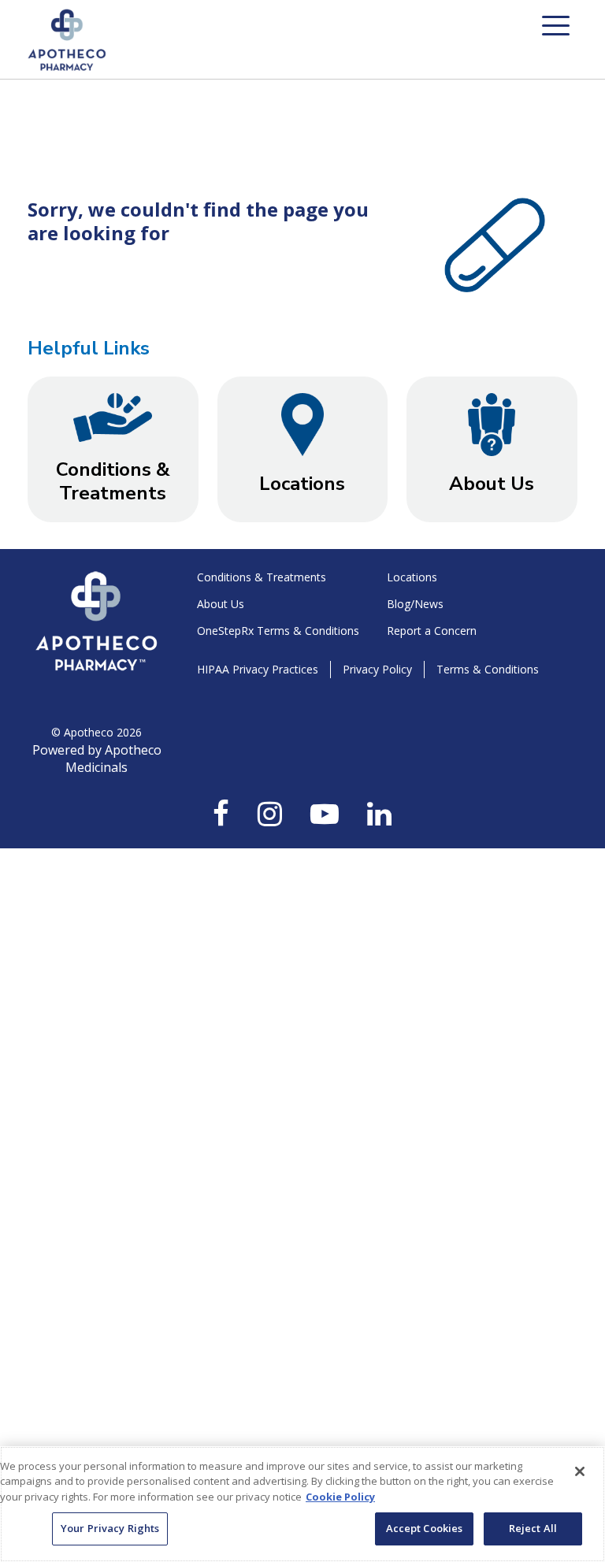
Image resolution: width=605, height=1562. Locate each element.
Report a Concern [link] (432, 630)
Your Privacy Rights (110, 1528)
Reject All (533, 1528)
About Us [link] (220, 603)
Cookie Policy (340, 1497)
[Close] (579, 1471)
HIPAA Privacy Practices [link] (257, 669)
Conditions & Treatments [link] (261, 577)
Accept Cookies (424, 1528)
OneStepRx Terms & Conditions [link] (278, 630)
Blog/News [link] (415, 603)
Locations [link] (412, 577)
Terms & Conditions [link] (487, 669)
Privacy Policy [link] (377, 669)
